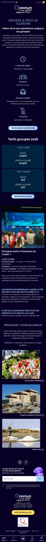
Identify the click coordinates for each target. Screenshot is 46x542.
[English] (16, 4)
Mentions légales (10, 531)
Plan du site (35, 531)
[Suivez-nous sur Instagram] (20, 462)
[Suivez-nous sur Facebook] (26, 462)
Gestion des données (23, 531)
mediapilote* (23, 532)
